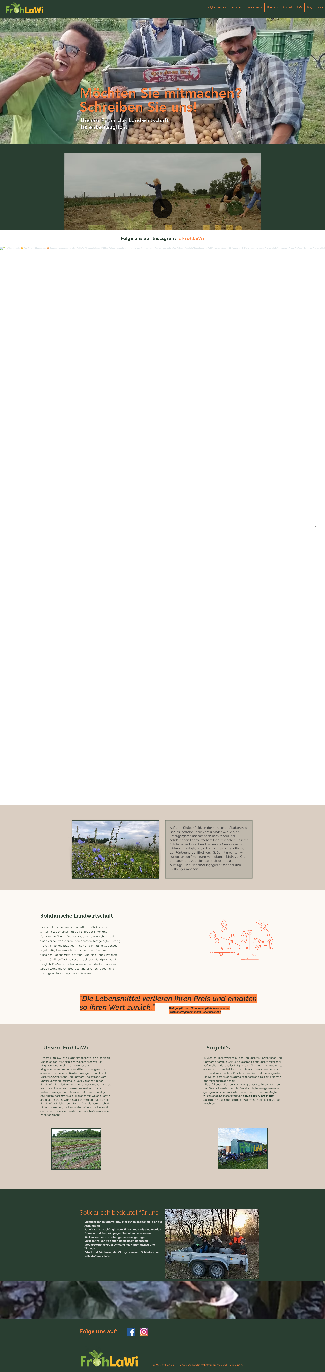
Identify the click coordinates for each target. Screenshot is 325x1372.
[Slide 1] (157, 136)
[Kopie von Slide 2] (160, 136)
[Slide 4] (167, 136)
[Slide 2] (164, 136)
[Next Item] (315, 526)
